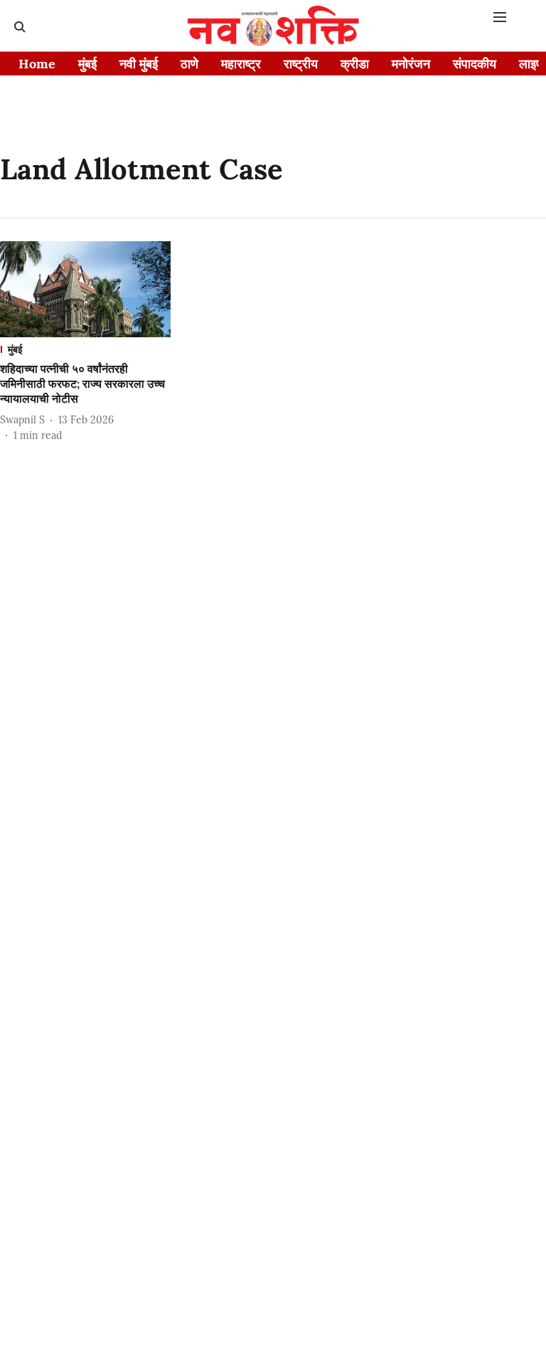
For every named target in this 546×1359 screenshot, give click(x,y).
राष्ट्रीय (301, 63)
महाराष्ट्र (241, 63)
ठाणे (189, 63)
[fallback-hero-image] (85, 289)
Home (36, 63)
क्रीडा (355, 63)
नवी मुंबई (138, 63)
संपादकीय (474, 63)
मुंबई (87, 63)
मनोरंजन (411, 63)
